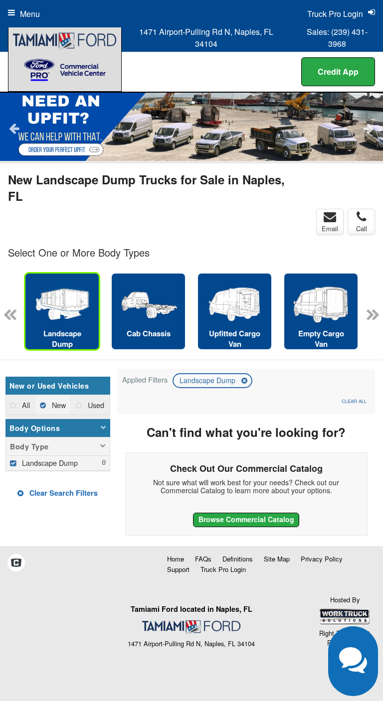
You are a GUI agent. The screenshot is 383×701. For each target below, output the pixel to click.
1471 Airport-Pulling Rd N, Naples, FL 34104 (206, 37)
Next (369, 128)
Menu (30, 13)
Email (330, 228)
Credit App (338, 71)
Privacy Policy (322, 558)
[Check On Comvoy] (16, 563)
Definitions (237, 558)
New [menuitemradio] (58, 405)
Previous (14, 128)
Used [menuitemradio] (95, 405)
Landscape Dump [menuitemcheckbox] (49, 462)
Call (361, 228)
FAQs (203, 558)
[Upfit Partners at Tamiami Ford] (191, 127)
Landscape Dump (208, 380)
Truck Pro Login (223, 569)
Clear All (354, 401)
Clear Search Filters (62, 493)
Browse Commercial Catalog (246, 519)
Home (175, 558)
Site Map (277, 558)
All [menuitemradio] (25, 405)
